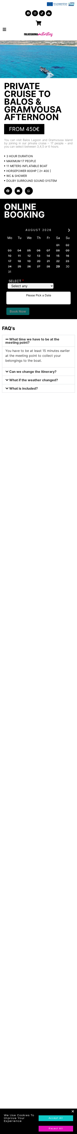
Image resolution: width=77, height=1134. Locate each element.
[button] (72, 1111)
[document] (38, 567)
